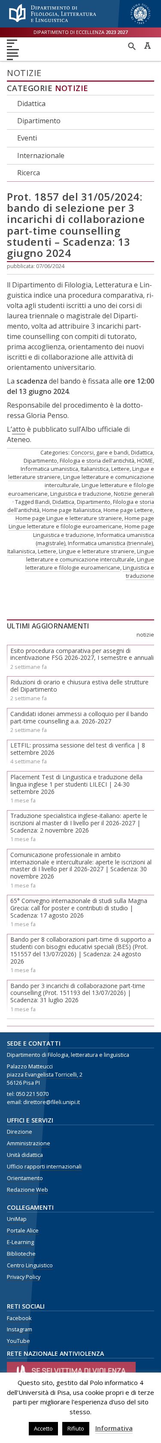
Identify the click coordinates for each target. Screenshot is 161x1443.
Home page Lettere (128, 510)
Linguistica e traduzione (80, 493)
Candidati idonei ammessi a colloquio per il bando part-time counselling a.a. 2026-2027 (79, 717)
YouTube (18, 1341)
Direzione (19, 1131)
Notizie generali (134, 493)
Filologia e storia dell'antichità (97, 460)
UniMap (17, 1219)
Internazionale (40, 155)
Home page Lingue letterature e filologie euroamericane (81, 522)
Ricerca (28, 172)
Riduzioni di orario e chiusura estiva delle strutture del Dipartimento (79, 685)
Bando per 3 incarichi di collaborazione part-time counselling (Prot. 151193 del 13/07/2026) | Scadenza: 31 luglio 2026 (77, 993)
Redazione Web (27, 1189)
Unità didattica (25, 1155)
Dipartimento (39, 120)
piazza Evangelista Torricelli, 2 (44, 1074)
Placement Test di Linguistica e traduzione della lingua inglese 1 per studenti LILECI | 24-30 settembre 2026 (76, 784)
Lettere (120, 469)
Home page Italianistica (71, 510)
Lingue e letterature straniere (96, 551)
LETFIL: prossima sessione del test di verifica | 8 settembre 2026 (77, 749)
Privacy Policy (23, 1277)
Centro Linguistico (30, 1265)
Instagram (19, 1329)
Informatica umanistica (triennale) (110, 543)
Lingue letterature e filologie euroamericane (89, 563)
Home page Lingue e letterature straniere (68, 518)
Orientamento (25, 1178)
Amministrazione (28, 1143)
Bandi (42, 502)
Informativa (114, 1428)
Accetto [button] (43, 1428)
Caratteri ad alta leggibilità (147, 45)
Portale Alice (23, 1230)
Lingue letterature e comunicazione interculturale (90, 555)
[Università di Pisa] (140, 25)
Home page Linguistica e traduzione (93, 530)
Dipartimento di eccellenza (80, 32)
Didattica (31, 103)
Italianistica (95, 469)
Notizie (71, 88)
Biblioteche (21, 1253)
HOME (145, 460)
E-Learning (20, 1242)
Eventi (27, 138)
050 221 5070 (32, 1094)
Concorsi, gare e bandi (99, 452)
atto (18, 429)
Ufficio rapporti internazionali (44, 1166)
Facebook (19, 1318)
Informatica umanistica (49, 469)
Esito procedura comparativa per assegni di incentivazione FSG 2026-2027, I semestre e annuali (82, 654)
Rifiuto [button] (75, 1428)
